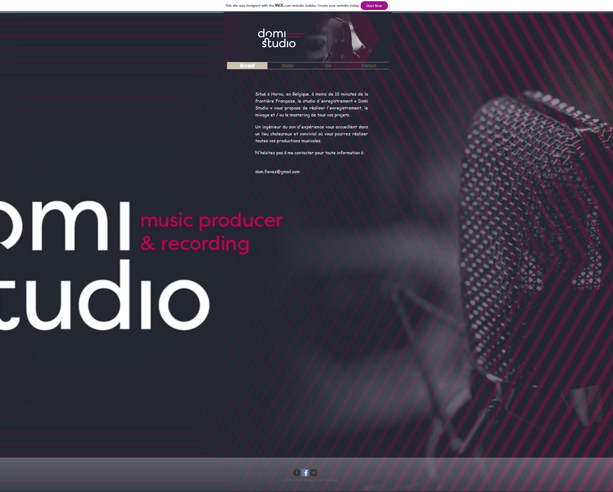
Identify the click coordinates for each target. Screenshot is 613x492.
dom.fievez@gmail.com (277, 171)
